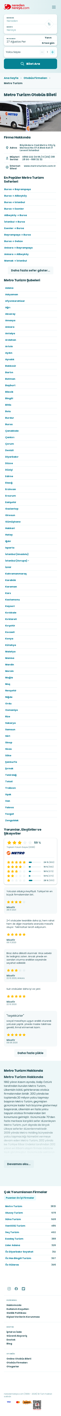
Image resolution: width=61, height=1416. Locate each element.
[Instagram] (9, 1288)
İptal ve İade (14, 1332)
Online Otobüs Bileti (19, 1358)
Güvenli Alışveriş (17, 1335)
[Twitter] (24, 1288)
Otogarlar (13, 1366)
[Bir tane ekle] (52, 52)
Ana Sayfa (11, 78)
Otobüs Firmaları (35, 78)
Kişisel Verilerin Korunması (23, 1316)
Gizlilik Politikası (16, 1313)
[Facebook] (17, 1288)
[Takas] (49, 24)
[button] (54, 7)
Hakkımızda (14, 1305)
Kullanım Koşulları (18, 1309)
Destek (11, 1339)
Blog (9, 1343)
